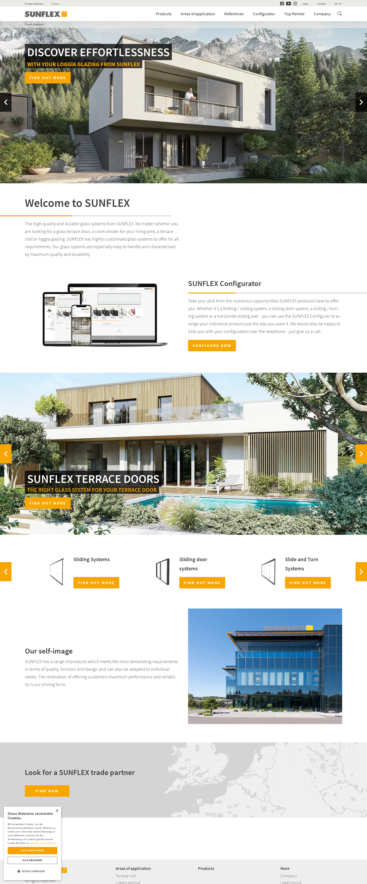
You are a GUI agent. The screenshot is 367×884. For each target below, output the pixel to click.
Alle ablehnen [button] (32, 860)
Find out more (319, 151)
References (234, 13)
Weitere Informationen (43, 843)
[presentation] (5, 102)
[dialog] (32, 843)
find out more (308, 582)
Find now (47, 791)
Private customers (34, 3)
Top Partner (294, 13)
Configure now (212, 345)
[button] (32, 871)
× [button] (56, 810)
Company (322, 13)
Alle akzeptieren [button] (32, 850)
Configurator (264, 13)
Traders (55, 3)
